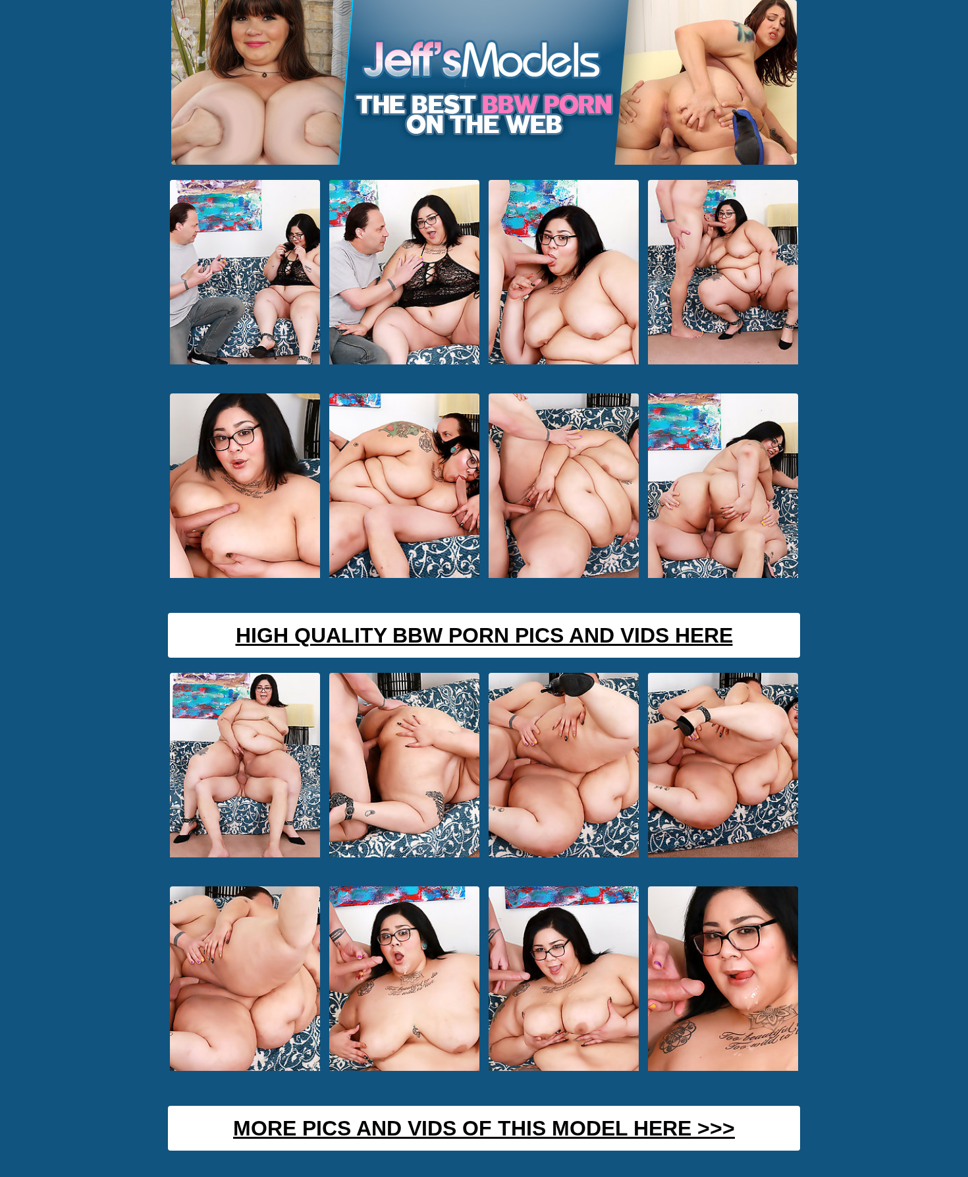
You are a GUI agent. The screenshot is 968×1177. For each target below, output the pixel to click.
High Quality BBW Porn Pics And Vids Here (484, 635)
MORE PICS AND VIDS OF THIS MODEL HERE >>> (484, 1128)
